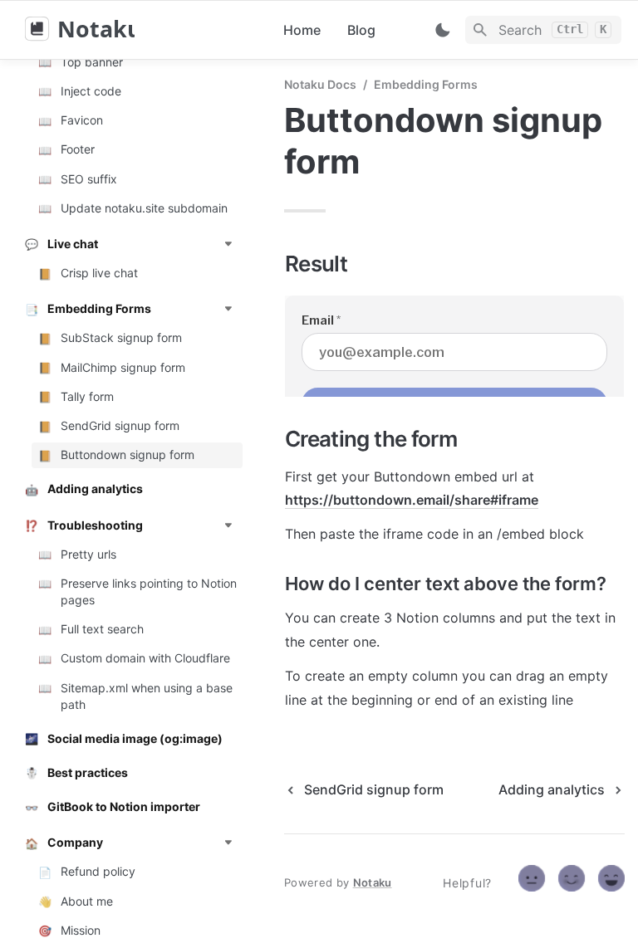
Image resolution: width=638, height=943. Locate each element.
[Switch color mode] (443, 30)
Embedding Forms (426, 84)
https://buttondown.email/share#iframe (411, 499)
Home (302, 30)
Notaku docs (320, 84)
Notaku (372, 882)
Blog (361, 30)
